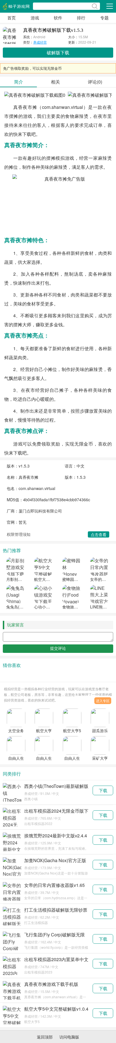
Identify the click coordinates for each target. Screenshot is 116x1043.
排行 (81, 18)
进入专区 (103, 700)
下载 (103, 790)
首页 (11, 18)
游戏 (35, 18)
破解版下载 (58, 52)
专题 (104, 18)
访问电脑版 (69, 1037)
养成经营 (40, 42)
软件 (58, 18)
